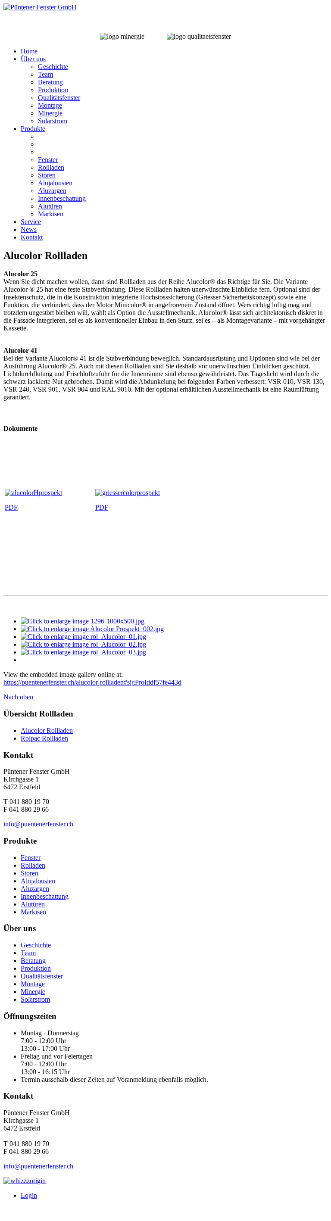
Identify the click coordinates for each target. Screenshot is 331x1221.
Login (29, 1195)
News (29, 229)
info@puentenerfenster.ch (38, 824)
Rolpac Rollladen (44, 738)
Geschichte (53, 66)
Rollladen (51, 167)
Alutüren (50, 206)
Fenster (48, 159)
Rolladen (33, 865)
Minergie (50, 113)
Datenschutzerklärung (132, 1180)
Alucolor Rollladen (47, 730)
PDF (11, 507)
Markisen (50, 214)
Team (45, 74)
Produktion (53, 89)
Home (29, 51)
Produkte (33, 128)
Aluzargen (52, 190)
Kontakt (32, 237)
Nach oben (18, 697)
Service (31, 221)
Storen (47, 175)
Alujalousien (55, 183)
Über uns (33, 58)
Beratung (50, 82)
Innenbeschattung (62, 198)
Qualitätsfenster (59, 97)
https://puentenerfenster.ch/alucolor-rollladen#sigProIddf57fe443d (92, 682)
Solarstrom (52, 121)
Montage (50, 105)
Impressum (79, 1180)
